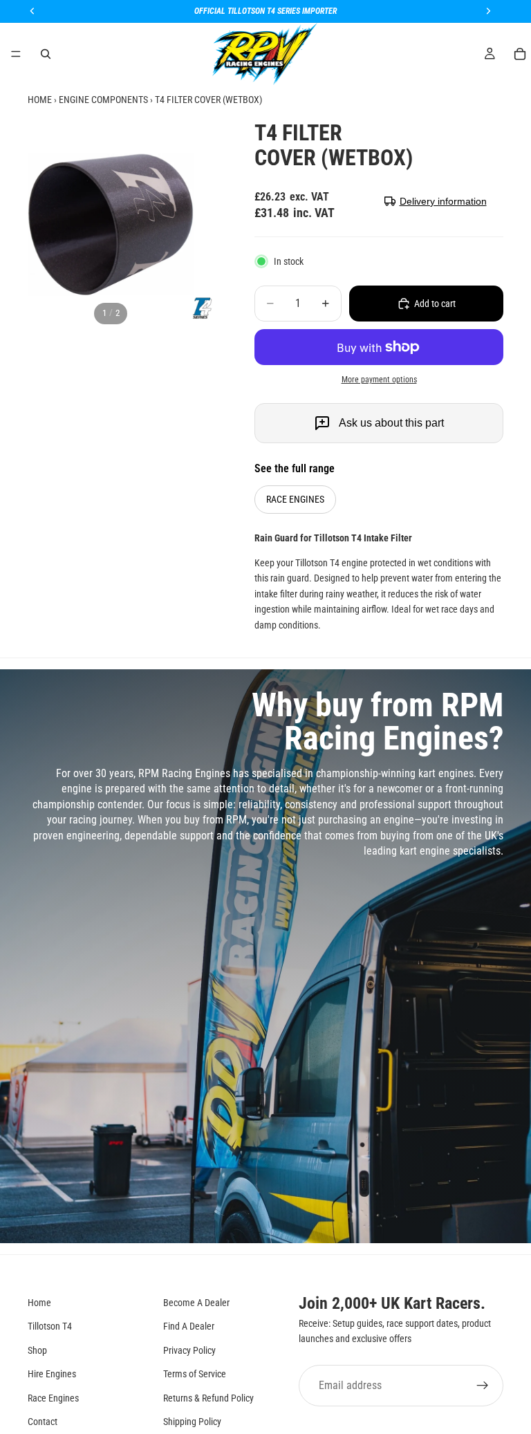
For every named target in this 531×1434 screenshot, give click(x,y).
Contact (42, 1421)
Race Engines (53, 1397)
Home (39, 1302)
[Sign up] (482, 1384)
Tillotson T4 (50, 1326)
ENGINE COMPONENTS (103, 99)
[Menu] (16, 54)
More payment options (379, 379)
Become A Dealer (196, 1302)
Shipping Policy (192, 1421)
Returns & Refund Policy (208, 1397)
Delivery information (443, 201)
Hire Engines (52, 1373)
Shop (37, 1349)
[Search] (45, 54)
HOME (40, 99)
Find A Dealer (188, 1326)
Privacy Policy (189, 1349)
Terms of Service (194, 1373)
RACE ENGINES (295, 499)
